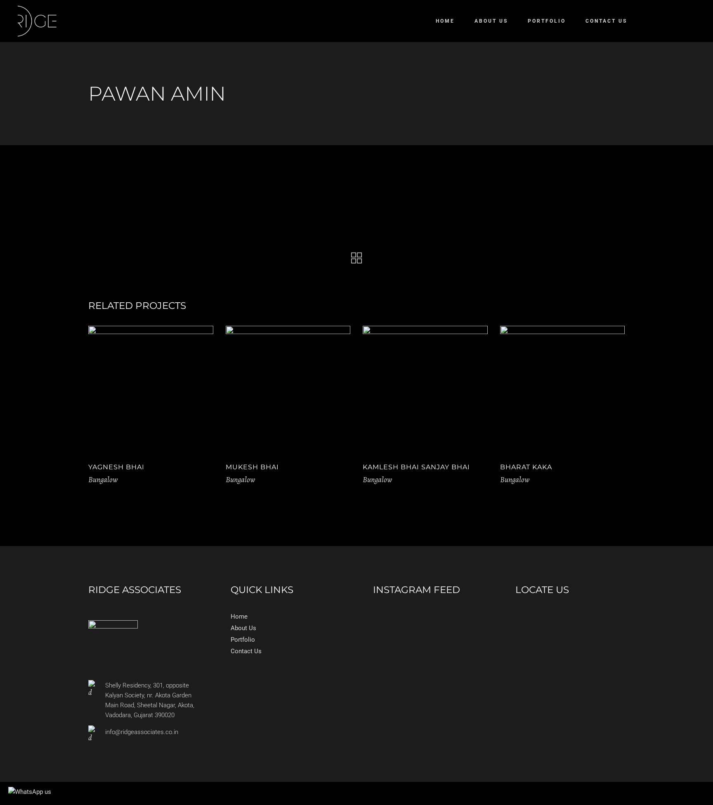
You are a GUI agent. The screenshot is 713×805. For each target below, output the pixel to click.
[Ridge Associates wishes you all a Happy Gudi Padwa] (391, 623)
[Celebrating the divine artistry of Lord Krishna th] (391, 615)
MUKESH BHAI (252, 467)
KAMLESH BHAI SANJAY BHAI (416, 467)
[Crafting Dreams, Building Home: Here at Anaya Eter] (428, 623)
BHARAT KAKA (526, 467)
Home (239, 616)
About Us (243, 628)
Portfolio (243, 639)
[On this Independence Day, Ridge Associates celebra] (428, 615)
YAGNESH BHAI (116, 467)
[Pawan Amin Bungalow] (173, 200)
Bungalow (103, 479)
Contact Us (246, 651)
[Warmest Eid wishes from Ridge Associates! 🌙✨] (464, 615)
